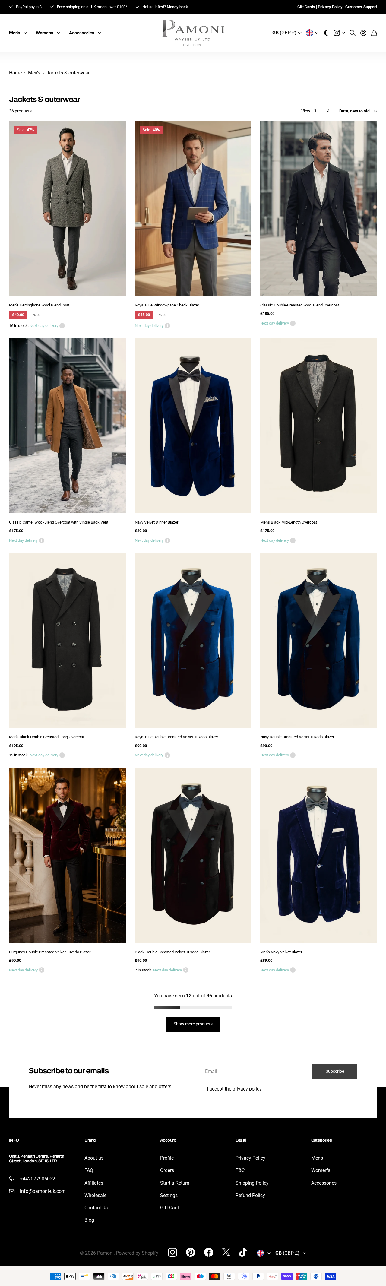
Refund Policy (250, 1195)
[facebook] (208, 1252)
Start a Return (174, 1183)
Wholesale (95, 1195)
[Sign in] (363, 33)
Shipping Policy (252, 1183)
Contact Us (96, 1208)
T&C (240, 1170)
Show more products (193, 1024)
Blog (89, 1220)
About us (93, 1158)
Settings (169, 1195)
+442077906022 (37, 1179)
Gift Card (169, 1208)
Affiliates (93, 1183)
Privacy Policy (250, 1158)
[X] (226, 1252)
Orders (167, 1170)
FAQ (88, 1170)
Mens (317, 1158)
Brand (90, 1140)
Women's (320, 1170)
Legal (241, 1140)
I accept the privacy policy (234, 1089)
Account (168, 1140)
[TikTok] (243, 1252)
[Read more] (339, 33)
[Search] (353, 33)
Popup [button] (62, 325)
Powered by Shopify (137, 1253)
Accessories (324, 1183)
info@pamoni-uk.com (43, 1191)
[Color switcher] (326, 33)
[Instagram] (172, 1252)
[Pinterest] (190, 1252)
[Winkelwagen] (374, 33)
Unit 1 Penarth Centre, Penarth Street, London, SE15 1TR (36, 1158)
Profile (167, 1158)
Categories (321, 1140)
